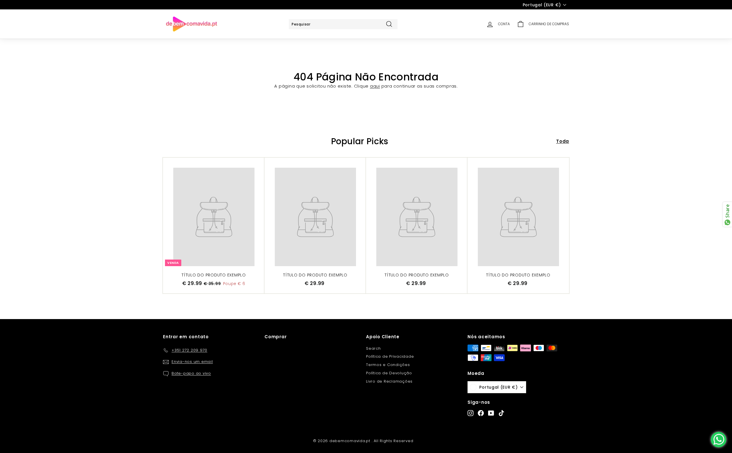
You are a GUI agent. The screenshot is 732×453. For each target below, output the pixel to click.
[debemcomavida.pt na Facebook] (481, 413)
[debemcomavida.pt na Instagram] (471, 413)
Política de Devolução (389, 373)
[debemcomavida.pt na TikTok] (501, 413)
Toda (562, 141)
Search (373, 348)
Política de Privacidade (390, 356)
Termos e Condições (388, 364)
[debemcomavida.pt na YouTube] (491, 413)
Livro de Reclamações (389, 381)
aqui (375, 86)
